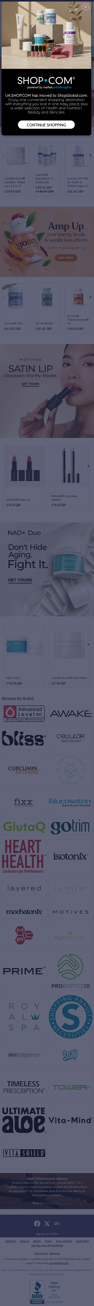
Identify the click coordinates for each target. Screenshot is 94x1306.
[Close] (85, 7)
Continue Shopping (46, 124)
